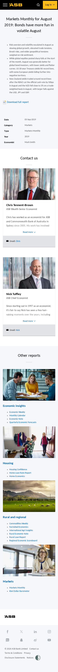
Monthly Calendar (17, 415)
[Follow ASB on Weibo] (35, 640)
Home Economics (17, 476)
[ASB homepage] (16, 4)
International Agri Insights (21, 530)
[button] (5, 5)
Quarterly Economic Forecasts (22, 422)
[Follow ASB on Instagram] (49, 631)
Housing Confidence (18, 469)
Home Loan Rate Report (20, 473)
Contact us (34, 648)
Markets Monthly (17, 588)
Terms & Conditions (13, 653)
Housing (8, 463)
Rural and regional (14, 517)
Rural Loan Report (17, 537)
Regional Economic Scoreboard (23, 540)
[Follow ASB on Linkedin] (35, 631)
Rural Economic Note (18, 534)
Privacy (27, 653)
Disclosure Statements (15, 657)
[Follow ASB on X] (21, 631)
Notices (30, 657)
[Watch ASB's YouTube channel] (49, 640)
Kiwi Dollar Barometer (19, 591)
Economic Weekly (17, 412)
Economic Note (16, 419)
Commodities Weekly (18, 523)
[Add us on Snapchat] (21, 640)
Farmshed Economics (18, 527)
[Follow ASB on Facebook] (7, 631)
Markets (8, 581)
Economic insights (14, 406)
